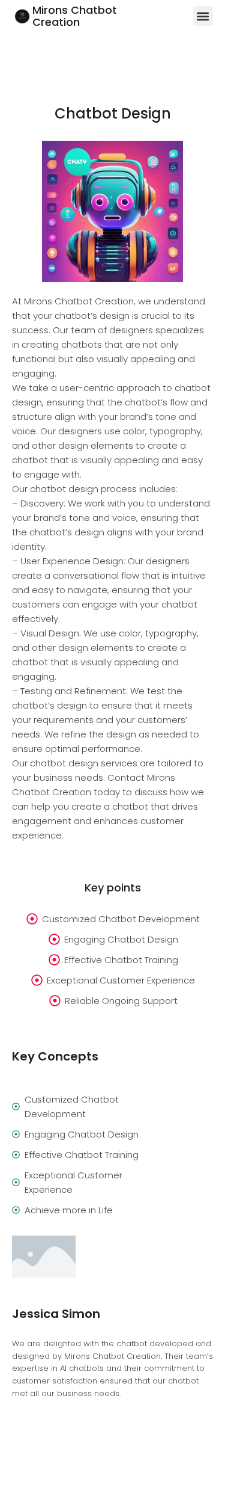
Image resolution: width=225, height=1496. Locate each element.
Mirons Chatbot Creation (74, 15)
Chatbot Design (113, 113)
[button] (203, 16)
